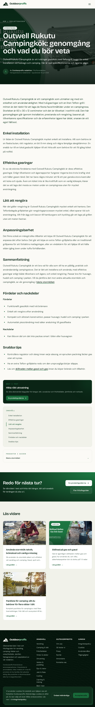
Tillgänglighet (83, 655)
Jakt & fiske (41, 672)
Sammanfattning (15, 433)
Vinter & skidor (42, 655)
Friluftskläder (41, 651)
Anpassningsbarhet (16, 429)
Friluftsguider (17, 21)
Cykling (39, 676)
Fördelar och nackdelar (17, 437)
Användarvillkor (84, 651)
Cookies (81, 647)
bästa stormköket (45, 282)
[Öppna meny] (89, 4)
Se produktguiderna (16, 398)
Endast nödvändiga (61, 695)
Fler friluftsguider (81, 490)
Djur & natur (41, 668)
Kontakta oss (61, 662)
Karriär (58, 655)
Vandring (40, 644)
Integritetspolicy (84, 644)
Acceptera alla (81, 695)
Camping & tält (42, 647)
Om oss (59, 644)
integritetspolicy (19, 699)
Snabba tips (13, 442)
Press (58, 651)
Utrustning (40, 658)
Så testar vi (60, 647)
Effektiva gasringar (16, 420)
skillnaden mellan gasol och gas (31, 368)
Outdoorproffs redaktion (22, 70)
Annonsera (60, 658)
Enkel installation (15, 415)
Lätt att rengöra (14, 424)
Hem (4, 21)
